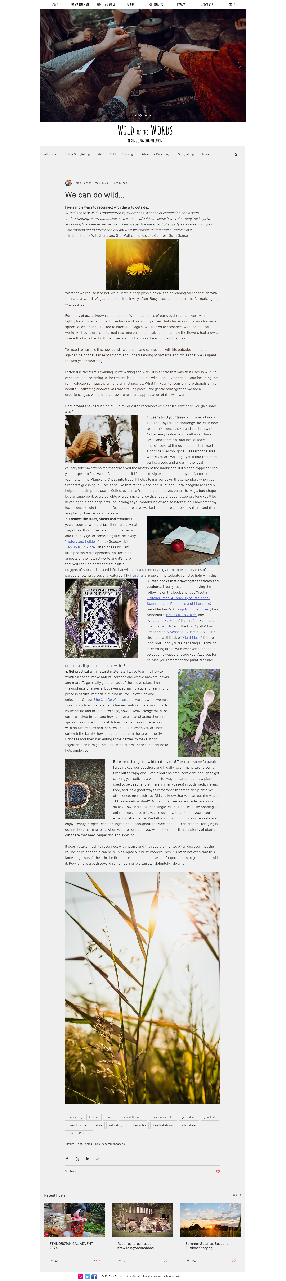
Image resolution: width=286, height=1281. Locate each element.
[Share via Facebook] (67, 1159)
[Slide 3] (140, 115)
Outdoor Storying (121, 154)
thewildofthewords (133, 1117)
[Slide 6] (146, 115)
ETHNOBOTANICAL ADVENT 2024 (71, 1246)
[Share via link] (98, 1159)
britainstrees (189, 1125)
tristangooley (138, 1125)
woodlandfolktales (79, 1133)
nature (98, 1125)
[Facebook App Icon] (94, 1276)
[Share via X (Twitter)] (77, 1159)
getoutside (210, 1117)
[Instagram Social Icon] (80, 1276)
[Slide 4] (135, 115)
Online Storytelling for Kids (82, 154)
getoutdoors (189, 1117)
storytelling (75, 1117)
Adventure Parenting (155, 154)
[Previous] (46, 65)
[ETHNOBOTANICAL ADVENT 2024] (74, 1220)
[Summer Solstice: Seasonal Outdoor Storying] (210, 1220)
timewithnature (77, 1125)
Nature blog (85, 1144)
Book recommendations (110, 1144)
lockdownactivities (163, 1117)
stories (110, 1117)
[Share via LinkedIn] (88, 1159)
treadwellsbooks (163, 1125)
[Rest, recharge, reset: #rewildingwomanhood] (142, 1220)
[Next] (240, 65)
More (205, 154)
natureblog (115, 1125)
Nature (70, 1144)
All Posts (50, 154)
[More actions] (217, 183)
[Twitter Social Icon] (87, 1276)
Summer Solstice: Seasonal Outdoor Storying (207, 1246)
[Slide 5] (150, 115)
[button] (236, 154)
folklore (94, 1117)
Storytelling (186, 154)
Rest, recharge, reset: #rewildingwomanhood (135, 1246)
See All (236, 1195)
